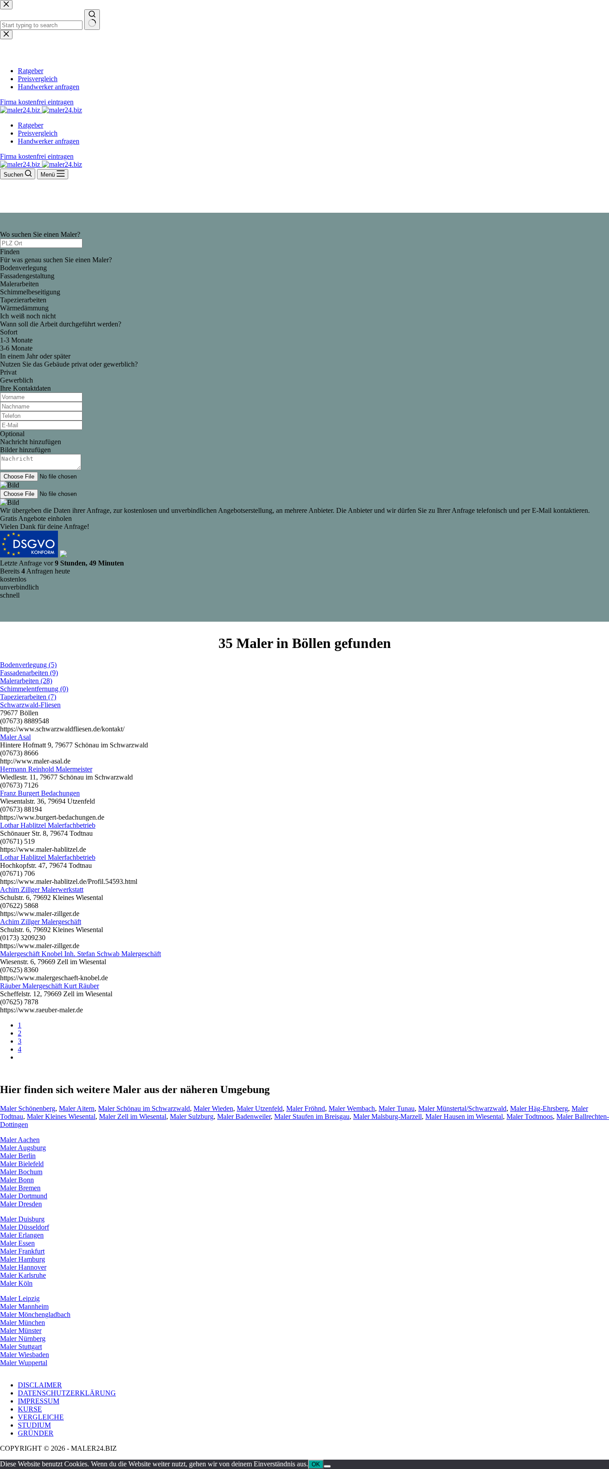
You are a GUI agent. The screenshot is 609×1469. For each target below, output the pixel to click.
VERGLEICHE (41, 1417)
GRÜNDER (35, 1433)
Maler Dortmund (23, 1196)
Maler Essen (17, 1243)
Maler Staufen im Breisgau (312, 1116)
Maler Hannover (23, 1267)
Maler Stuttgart (21, 1346)
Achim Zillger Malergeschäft (40, 921)
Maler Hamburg (22, 1259)
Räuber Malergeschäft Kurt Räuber (49, 986)
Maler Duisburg (22, 1219)
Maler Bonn (17, 1180)
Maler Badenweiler (244, 1116)
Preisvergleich (38, 133)
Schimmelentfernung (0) (34, 689)
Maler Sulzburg (192, 1116)
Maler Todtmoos (529, 1116)
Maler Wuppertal (23, 1362)
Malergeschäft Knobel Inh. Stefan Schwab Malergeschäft (80, 953)
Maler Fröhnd (305, 1108)
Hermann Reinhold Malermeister (46, 769)
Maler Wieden (213, 1108)
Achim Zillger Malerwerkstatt (41, 889)
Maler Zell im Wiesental (132, 1116)
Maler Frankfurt (22, 1251)
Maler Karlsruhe (23, 1275)
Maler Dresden (21, 1204)
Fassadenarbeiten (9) (29, 673)
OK (316, 1464)
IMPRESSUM (38, 1401)
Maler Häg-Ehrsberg (539, 1108)
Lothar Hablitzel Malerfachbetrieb (47, 825)
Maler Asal (15, 737)
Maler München (22, 1322)
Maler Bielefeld (22, 1164)
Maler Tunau (397, 1108)
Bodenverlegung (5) (28, 664)
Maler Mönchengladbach (35, 1314)
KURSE (30, 1409)
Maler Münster (20, 1330)
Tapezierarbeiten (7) (28, 697)
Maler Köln (16, 1283)
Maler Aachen (20, 1139)
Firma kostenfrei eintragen (37, 156)
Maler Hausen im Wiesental (464, 1116)
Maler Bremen (20, 1188)
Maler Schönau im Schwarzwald (144, 1108)
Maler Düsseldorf (24, 1227)
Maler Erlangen (22, 1235)
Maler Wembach (352, 1108)
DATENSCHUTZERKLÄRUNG (67, 1393)
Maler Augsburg (23, 1147)
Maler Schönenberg (27, 1108)
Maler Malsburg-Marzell (387, 1116)
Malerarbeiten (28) (26, 681)
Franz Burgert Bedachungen (40, 793)
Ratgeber (30, 125)
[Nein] (327, 1466)
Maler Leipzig (20, 1298)
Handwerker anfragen (48, 141)
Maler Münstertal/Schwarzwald (462, 1108)
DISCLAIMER (40, 1385)
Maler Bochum (21, 1172)
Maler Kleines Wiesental (61, 1116)
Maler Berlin (18, 1156)
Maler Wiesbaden (24, 1354)
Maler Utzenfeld (260, 1108)
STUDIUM (34, 1425)
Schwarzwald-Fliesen (30, 705)
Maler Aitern (77, 1108)
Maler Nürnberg (22, 1338)
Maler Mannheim (24, 1306)
